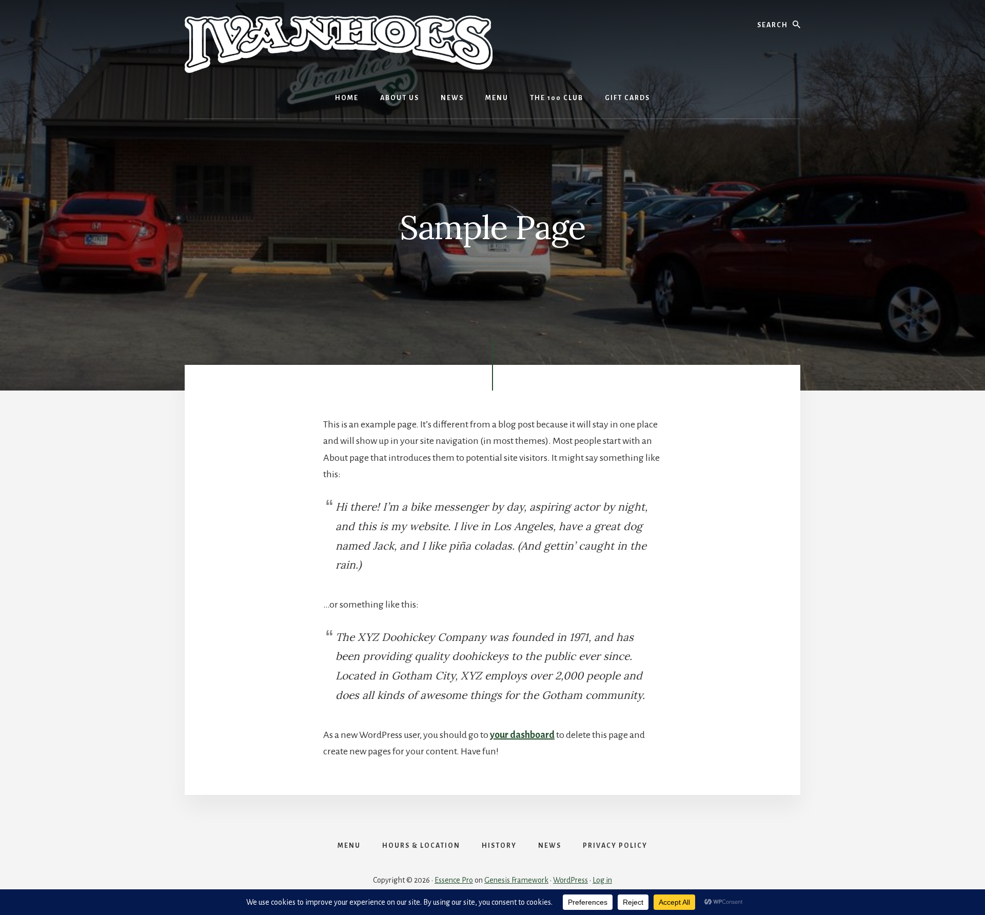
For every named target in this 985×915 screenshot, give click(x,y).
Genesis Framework (516, 880)
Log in (602, 880)
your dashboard (522, 735)
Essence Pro (454, 880)
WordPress (570, 880)
